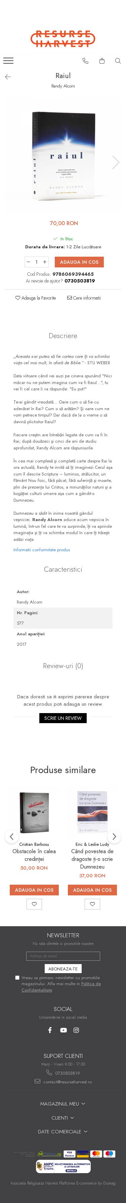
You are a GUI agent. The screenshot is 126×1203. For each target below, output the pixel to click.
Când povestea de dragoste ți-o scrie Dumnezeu (92, 859)
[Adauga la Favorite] (34, 904)
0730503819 (67, 1073)
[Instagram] (76, 1030)
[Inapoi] (5, 77)
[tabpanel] (63, 155)
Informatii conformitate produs (41, 550)
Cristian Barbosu (34, 844)
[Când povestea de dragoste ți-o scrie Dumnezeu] (92, 812)
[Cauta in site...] (118, 61)
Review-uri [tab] (63, 666)
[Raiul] (63, 155)
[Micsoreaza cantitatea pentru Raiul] (28, 262)
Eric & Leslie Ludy (92, 844)
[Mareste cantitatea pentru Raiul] (45, 262)
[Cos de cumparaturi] (102, 61)
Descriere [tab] (63, 336)
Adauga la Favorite (38, 298)
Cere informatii (86, 298)
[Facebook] (50, 1030)
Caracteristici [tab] (63, 569)
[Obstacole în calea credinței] (34, 812)
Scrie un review (63, 718)
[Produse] (9, 63)
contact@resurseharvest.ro (67, 1082)
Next (115, 162)
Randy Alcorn (63, 86)
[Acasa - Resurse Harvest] (63, 38)
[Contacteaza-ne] (85, 61)
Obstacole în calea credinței (34, 855)
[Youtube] (63, 1030)
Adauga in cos (79, 262)
